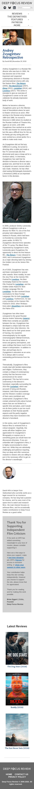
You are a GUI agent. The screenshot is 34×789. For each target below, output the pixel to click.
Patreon (17, 22)
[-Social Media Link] (4, 7)
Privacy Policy (17, 777)
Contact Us (21, 774)
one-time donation (16, 558)
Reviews (17, 13)
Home (9, 774)
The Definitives (17, 16)
